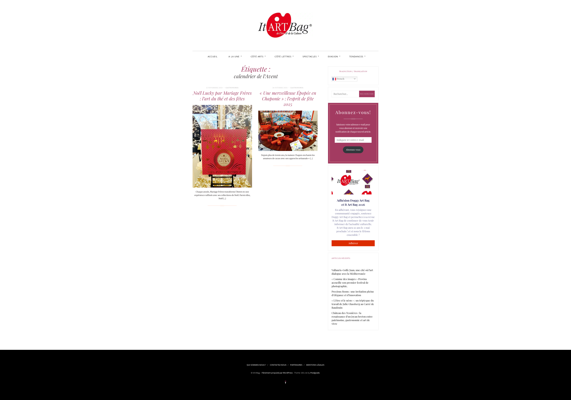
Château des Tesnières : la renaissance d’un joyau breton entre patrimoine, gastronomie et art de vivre (352, 318)
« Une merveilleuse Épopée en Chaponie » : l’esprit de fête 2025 (288, 98)
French (340, 78)
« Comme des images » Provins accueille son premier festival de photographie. (350, 282)
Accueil (213, 56)
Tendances (356, 56)
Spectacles (310, 56)
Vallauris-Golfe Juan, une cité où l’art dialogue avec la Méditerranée (352, 271)
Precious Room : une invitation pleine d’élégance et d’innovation (353, 293)
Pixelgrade (315, 372)
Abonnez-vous (353, 149)
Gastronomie (232, 88)
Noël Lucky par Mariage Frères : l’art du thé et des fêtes (222, 96)
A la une (234, 56)
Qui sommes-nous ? (256, 365)
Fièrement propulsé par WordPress (277, 372)
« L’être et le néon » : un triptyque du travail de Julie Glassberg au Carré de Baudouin (353, 304)
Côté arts (257, 56)
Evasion (333, 56)
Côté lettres (283, 56)
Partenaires (296, 365)
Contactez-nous (278, 365)
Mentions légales (315, 365)
